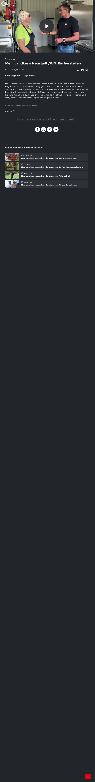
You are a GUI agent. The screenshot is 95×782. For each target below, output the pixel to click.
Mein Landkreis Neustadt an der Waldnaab (40, 119)
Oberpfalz (60, 119)
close (88, 776)
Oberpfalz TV (70, 119)
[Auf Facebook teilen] (37, 129)
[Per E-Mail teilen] (56, 129)
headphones (78, 69)
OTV (13, 111)
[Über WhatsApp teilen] (49, 129)
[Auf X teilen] (43, 129)
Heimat (20, 119)
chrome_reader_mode (82, 69)
